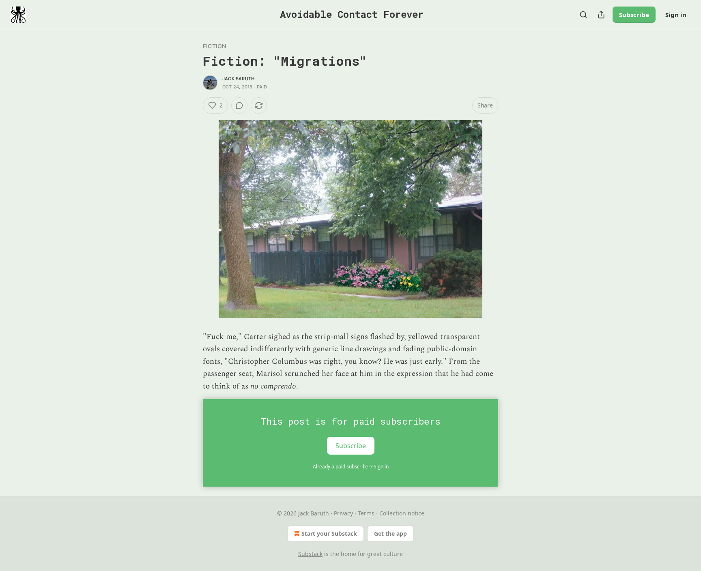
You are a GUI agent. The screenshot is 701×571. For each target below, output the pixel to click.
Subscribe (634, 15)
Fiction (214, 46)
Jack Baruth (238, 79)
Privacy (343, 513)
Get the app (390, 533)
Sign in (675, 15)
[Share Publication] (601, 14)
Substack (310, 554)
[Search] (583, 14)
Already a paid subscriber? (351, 466)
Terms (366, 513)
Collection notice (401, 513)
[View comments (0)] (239, 105)
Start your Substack (329, 533)
